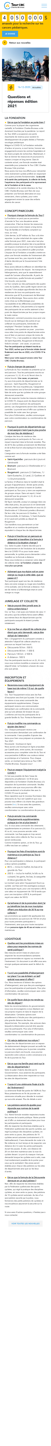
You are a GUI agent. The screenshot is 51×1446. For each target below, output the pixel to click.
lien (14, 804)
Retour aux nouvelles (19, 42)
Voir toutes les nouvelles (25, 1223)
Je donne (10, 34)
